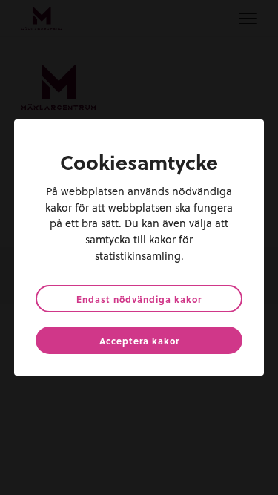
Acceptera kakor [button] (139, 340)
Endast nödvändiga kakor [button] (139, 299)
